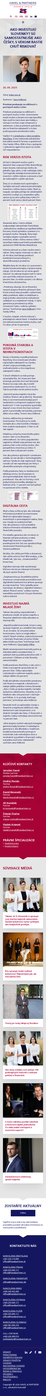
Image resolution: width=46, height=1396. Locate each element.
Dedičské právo (12, 844)
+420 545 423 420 (11, 1291)
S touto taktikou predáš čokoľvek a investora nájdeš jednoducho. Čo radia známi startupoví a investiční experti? (21, 1126)
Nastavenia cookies (14, 1366)
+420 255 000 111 (11, 1270)
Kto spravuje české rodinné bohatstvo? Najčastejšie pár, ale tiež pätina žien (20, 974)
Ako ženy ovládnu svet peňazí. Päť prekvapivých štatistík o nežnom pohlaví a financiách (22, 1073)
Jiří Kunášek (10, 803)
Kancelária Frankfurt (15, 1279)
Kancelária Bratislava (15, 1256)
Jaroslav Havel (11, 770)
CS (16, 17)
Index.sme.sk (14, 95)
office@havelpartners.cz (14, 1273)
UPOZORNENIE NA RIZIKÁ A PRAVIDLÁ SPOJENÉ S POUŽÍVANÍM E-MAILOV (12, 1374)
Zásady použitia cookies (12, 1362)
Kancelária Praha (13, 1267)
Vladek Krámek (11, 825)
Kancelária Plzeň (12, 1311)
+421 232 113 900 (11, 1259)
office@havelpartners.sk (14, 1262)
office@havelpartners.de (14, 1282)
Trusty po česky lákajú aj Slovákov (21, 1023)
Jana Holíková (19, 100)
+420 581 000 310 (11, 1325)
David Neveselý (12, 792)
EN (21, 17)
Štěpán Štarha (11, 814)
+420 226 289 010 (11, 1336)
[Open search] (11, 16)
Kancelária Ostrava (14, 1300)
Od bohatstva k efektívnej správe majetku (18, 1178)
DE (26, 17)
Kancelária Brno (12, 1289)
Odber (23, 1213)
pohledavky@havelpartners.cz (17, 1339)
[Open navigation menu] (23, 22)
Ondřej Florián (11, 781)
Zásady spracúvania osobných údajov (12, 1355)
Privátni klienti (11, 847)
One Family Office (26, 645)
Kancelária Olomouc (14, 1322)
